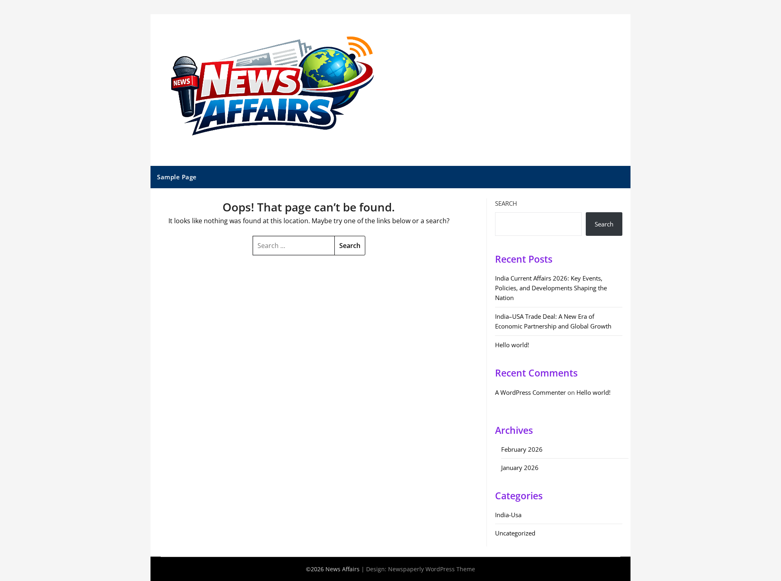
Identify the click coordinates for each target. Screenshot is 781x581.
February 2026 (522, 449)
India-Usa (508, 515)
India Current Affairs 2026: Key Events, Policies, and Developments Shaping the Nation (551, 288)
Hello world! (512, 345)
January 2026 (520, 467)
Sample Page (177, 177)
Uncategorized (515, 533)
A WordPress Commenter (530, 392)
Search (506, 203)
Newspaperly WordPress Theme (431, 569)
